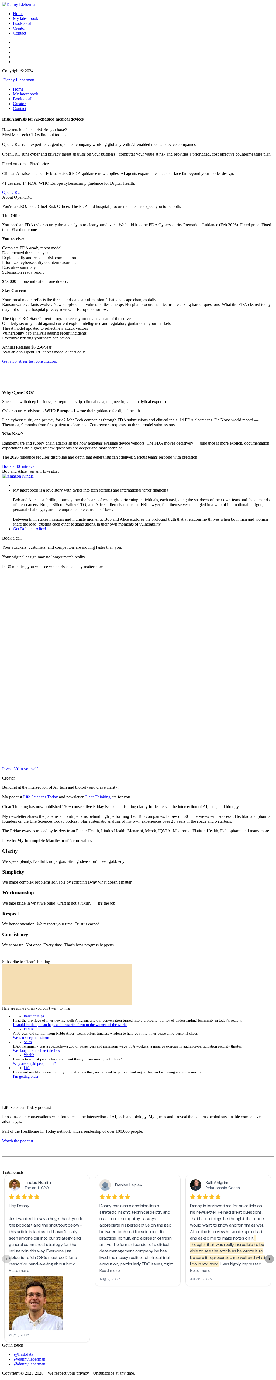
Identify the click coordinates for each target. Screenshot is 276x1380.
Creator (19, 28)
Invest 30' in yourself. (20, 769)
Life (27, 1068)
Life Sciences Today (40, 797)
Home (18, 13)
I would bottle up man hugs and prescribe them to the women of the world (70, 1025)
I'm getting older (26, 1077)
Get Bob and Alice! (29, 529)
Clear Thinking (98, 797)
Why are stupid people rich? (34, 1064)
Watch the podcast (17, 1141)
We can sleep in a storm (31, 1038)
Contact (19, 33)
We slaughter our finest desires (36, 1051)
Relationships (34, 1016)
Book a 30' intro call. (20, 466)
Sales (28, 1042)
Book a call (22, 23)
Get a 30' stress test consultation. (29, 361)
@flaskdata (23, 1354)
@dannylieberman (29, 1359)
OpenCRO (11, 192)
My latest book (25, 18)
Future (29, 1029)
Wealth (29, 1055)
